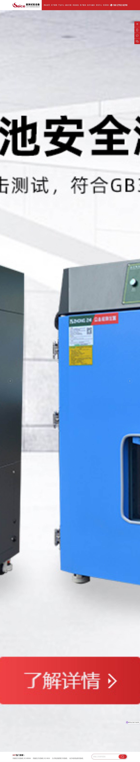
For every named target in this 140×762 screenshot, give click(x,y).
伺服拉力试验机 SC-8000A (22, 758)
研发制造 (76, 5)
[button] (10, 381)
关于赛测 (54, 5)
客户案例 (83, 5)
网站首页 (47, 5)
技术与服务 (91, 5)
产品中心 (61, 5)
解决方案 (68, 5)
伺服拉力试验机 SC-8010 (41, 758)
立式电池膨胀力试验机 (59, 758)
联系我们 (106, 5)
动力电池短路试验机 (76, 758)
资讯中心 (99, 5)
